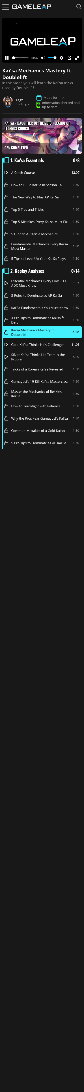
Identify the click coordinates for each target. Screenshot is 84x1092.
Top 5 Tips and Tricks (27, 209)
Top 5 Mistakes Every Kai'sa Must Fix (39, 221)
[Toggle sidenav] (5, 6)
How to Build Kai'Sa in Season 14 (36, 184)
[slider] (20, 58)
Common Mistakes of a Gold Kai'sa (38, 430)
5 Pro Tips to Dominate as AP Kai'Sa (38, 442)
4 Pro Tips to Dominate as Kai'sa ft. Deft (38, 319)
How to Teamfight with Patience (35, 406)
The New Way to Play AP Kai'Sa (35, 197)
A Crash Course (23, 172)
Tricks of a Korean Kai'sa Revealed (37, 369)
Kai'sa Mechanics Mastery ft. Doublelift (33, 332)
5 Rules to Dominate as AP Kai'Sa (36, 295)
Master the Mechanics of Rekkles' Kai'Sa (36, 393)
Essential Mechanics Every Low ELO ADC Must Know (38, 282)
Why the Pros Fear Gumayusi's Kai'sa (39, 418)
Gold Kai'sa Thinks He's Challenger (37, 344)
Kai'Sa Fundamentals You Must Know (39, 307)
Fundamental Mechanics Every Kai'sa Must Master (39, 246)
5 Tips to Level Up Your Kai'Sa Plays (38, 258)
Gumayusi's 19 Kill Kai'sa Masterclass (39, 381)
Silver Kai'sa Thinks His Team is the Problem (38, 356)
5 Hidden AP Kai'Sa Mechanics (34, 233)
